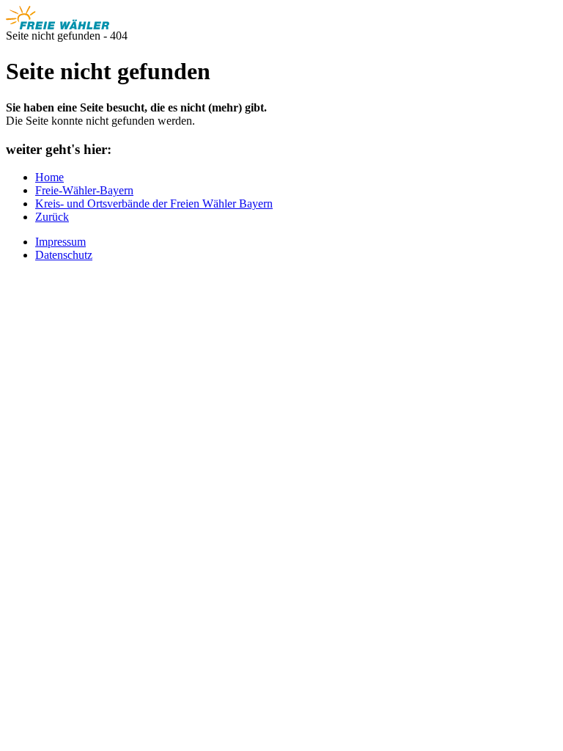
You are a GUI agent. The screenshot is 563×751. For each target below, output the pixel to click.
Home (49, 177)
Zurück (52, 216)
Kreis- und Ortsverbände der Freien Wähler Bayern (154, 203)
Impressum (60, 241)
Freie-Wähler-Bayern (84, 190)
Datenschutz (63, 255)
